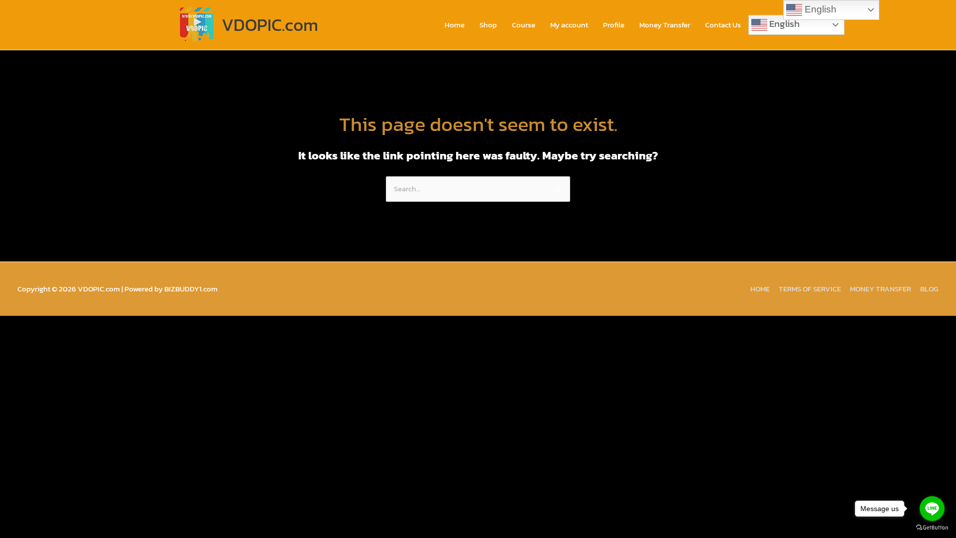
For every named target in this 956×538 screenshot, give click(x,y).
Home (455, 24)
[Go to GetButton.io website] (932, 528)
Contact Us (723, 24)
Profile (613, 24)
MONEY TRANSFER (880, 288)
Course (523, 24)
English (783, 23)
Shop (488, 24)
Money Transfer (664, 24)
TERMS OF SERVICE (810, 288)
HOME (760, 288)
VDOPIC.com (270, 24)
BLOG (929, 288)
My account (569, 24)
